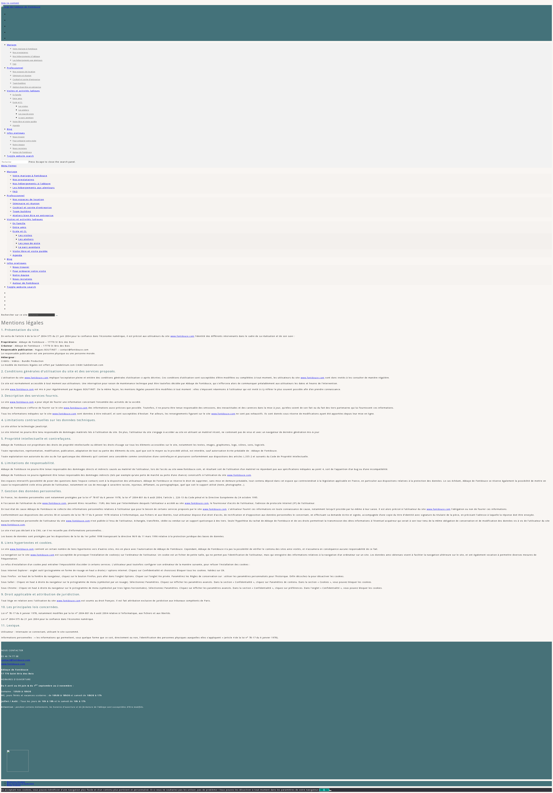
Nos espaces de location (28, 199)
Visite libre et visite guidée (30, 251)
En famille (19, 223)
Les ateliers (26, 239)
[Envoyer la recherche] (57, 315)
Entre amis (19, 227)
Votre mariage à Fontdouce (30, 175)
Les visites (25, 235)
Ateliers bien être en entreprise (33, 215)
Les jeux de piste (29, 243)
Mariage (12, 171)
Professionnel (15, 195)
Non (326, 790)
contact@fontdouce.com (15, 660)
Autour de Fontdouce (26, 283)
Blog (9, 259)
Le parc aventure (29, 247)
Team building (22, 211)
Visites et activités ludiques (25, 219)
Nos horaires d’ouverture (20, 783)
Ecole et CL (20, 231)
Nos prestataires (23, 179)
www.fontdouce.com (182, 336)
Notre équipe (21, 275)
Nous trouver (21, 267)
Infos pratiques (16, 263)
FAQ (15, 191)
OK (321, 790)
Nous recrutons (22, 278)
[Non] (330, 790)
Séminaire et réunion (26, 203)
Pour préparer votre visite (29, 271)
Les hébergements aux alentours (34, 187)
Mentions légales (16, 782)
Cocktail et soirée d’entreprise (32, 207)
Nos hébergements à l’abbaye (32, 183)
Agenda (17, 255)
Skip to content (10, 3)
